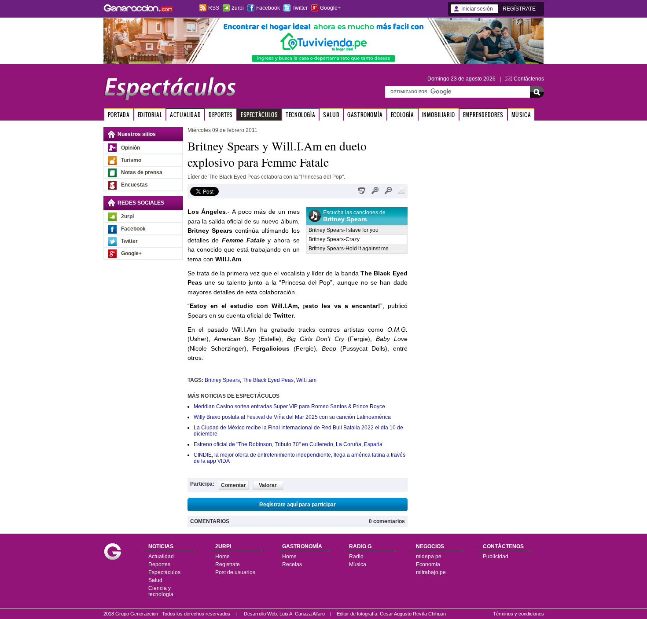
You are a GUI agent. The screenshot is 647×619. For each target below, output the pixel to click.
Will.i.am (306, 380)
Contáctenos (529, 79)
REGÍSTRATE (519, 9)
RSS (213, 8)
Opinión (130, 148)
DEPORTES (221, 114)
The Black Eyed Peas (268, 380)
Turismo (131, 160)
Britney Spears (345, 219)
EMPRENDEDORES (483, 114)
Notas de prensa (141, 172)
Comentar (233, 485)
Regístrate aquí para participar (297, 505)
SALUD (331, 114)
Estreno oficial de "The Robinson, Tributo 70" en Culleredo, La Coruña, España (288, 444)
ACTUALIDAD (185, 114)
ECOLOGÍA (402, 114)
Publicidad (495, 556)
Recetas (292, 564)
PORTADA (119, 114)
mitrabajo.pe (431, 572)
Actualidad (161, 556)
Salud (155, 580)
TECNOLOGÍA (300, 114)
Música (357, 564)
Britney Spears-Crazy (334, 239)
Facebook (268, 8)
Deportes (159, 564)
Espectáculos (164, 572)
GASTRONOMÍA (365, 114)
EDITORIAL (150, 114)
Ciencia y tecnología (160, 591)
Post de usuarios (235, 572)
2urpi (238, 8)
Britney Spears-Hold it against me (349, 248)
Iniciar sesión (477, 9)
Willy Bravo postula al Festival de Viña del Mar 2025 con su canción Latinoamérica (292, 417)
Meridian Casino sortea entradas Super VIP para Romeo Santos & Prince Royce (289, 406)
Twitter (300, 8)
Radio (356, 556)
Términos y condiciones (518, 613)
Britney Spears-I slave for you (344, 230)
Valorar (268, 485)
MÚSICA (521, 114)
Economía (428, 564)
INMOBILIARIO (438, 114)
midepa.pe (428, 556)
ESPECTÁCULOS (259, 114)
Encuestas (134, 185)
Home (222, 556)
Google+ (330, 8)
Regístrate (227, 564)
